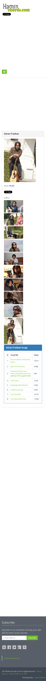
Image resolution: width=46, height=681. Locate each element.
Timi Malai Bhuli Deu (18, 399)
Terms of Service (15, 674)
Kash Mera (15, 380)
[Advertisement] (23, 45)
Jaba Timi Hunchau (18, 366)
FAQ (25, 674)
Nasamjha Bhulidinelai (19, 385)
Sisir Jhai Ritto (16, 394)
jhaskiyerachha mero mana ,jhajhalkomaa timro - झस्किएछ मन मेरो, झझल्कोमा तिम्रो (21, 373)
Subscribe (32, 638)
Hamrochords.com (12, 658)
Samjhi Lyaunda (17, 390)
